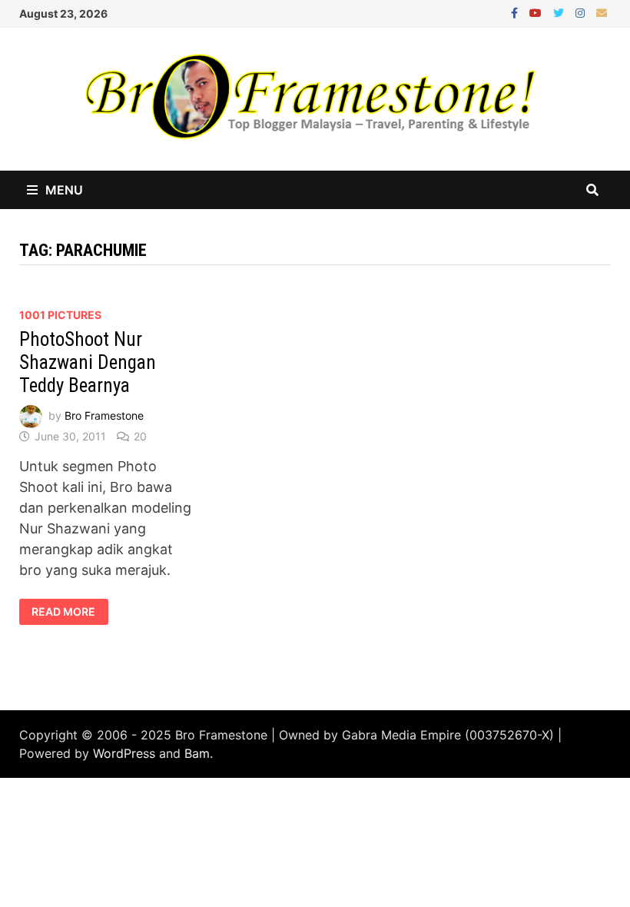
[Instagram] (582, 12)
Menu (64, 190)
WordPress (124, 753)
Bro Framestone (104, 415)
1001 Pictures (60, 314)
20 (140, 436)
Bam (197, 753)
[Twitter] (560, 12)
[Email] (601, 12)
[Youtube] (537, 12)
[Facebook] (516, 12)
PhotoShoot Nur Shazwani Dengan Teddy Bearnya (87, 362)
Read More (69, 612)
